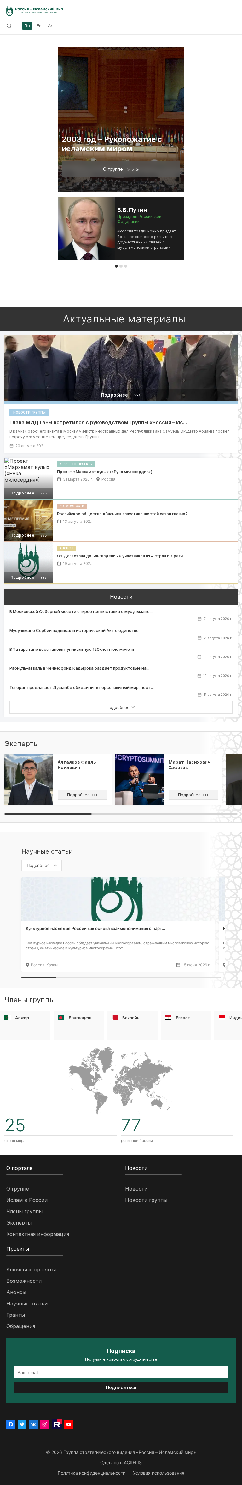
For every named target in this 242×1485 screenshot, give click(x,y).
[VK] (33, 1424)
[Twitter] (22, 1424)
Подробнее (121, 707)
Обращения (20, 1326)
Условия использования (158, 1473)
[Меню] (230, 11)
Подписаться (121, 1387)
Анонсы (16, 1292)
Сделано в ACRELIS (121, 1462)
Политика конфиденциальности (91, 1473)
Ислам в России (27, 1200)
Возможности (24, 1281)
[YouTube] (68, 1424)
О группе (121, 169)
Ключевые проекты (31, 1269)
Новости (136, 1189)
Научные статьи (27, 1303)
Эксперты (19, 1223)
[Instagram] (44, 1424)
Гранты (15, 1315)
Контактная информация (37, 1234)
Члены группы (24, 1211)
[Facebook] (10, 1424)
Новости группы (146, 1200)
